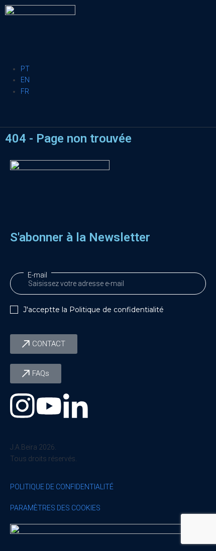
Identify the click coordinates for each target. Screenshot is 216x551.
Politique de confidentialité (116, 309)
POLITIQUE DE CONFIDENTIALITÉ (62, 487)
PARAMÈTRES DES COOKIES (55, 508)
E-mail (37, 275)
